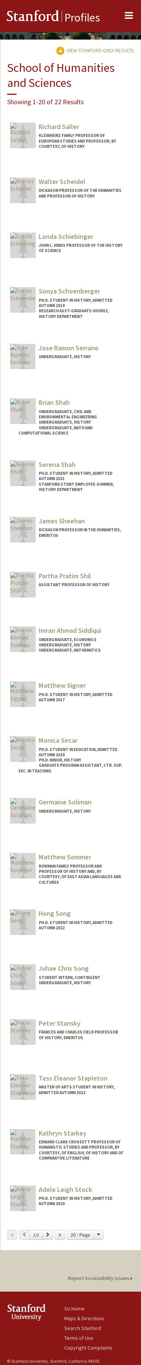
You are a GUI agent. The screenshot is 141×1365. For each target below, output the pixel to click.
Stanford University (35, 1312)
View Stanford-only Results (99, 50)
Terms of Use (78, 1338)
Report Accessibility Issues (99, 1278)
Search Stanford (82, 1328)
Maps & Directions (84, 1318)
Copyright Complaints (88, 1347)
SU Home (74, 1308)
